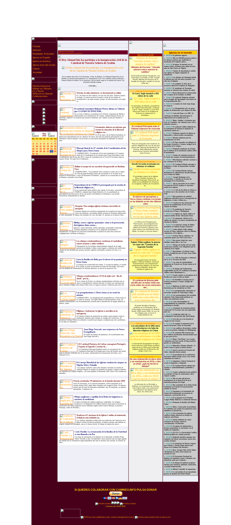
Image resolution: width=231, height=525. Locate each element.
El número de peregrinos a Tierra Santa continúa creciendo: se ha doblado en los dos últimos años (145, 200)
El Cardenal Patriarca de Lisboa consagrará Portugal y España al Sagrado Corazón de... (102, 345)
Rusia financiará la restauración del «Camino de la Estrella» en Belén (180, 94)
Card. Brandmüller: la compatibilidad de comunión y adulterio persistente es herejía (179, 303)
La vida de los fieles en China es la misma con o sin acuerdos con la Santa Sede (180, 192)
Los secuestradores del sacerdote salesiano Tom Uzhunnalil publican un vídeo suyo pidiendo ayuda (180, 297)
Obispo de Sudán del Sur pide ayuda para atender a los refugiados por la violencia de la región (179, 246)
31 (37, 154)
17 (37, 149)
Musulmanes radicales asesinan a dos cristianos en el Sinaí (180, 160)
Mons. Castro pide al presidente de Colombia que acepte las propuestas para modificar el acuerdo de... (180, 408)
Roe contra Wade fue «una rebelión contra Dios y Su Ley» (178, 241)
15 (55, 146)
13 (48, 146)
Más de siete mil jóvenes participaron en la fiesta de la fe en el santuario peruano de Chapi (177, 380)
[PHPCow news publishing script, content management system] (107, 517)
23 (33, 151)
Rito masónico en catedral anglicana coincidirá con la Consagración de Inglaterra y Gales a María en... (180, 198)
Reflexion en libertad (42, 93)
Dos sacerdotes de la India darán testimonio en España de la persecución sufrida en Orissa (180, 387)
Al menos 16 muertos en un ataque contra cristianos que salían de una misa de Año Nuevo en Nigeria (179, 66)
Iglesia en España (41, 57)
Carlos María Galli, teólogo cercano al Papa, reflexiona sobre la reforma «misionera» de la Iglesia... (180, 231)
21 (52, 149)
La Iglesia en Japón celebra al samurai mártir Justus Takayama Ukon (179, 215)
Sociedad (37, 72)
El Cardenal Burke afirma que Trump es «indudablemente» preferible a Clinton (179, 367)
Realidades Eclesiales (43, 54)
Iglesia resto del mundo (43, 65)
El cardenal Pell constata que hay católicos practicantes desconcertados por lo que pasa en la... (180, 334)
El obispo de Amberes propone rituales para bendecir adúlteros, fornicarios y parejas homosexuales (180, 464)
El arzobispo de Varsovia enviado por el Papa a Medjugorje (177, 210)
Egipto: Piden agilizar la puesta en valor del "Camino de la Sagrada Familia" (145, 244)
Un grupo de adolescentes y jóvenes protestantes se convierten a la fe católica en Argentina (178, 428)
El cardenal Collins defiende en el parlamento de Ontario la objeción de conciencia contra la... (180, 128)
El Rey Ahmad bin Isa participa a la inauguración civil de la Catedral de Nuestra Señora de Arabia (93, 61)
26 (44, 151)
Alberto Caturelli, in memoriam (183, 469)
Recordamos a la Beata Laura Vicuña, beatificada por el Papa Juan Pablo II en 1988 (180, 253)
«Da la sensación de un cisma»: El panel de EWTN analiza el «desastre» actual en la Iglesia (179, 185)
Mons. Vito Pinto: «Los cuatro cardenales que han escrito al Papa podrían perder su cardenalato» (180, 341)
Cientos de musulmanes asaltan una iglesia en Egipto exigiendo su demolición (180, 73)
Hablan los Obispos (42, 88)
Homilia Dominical (41, 86)
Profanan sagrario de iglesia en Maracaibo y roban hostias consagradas (179, 134)
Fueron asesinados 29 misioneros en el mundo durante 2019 (99, 381)
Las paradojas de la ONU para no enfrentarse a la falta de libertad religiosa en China (145, 328)
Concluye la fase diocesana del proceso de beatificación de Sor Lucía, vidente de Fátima (179, 204)
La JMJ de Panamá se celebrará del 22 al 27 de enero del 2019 (180, 258)
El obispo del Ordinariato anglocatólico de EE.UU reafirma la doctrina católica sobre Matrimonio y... (180, 270)
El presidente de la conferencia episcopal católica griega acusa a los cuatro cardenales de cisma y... (179, 356)
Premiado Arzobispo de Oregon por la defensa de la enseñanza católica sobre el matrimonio (180, 150)
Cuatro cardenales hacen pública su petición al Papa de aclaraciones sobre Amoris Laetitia (180, 374)
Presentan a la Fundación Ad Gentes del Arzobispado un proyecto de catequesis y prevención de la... (179, 393)
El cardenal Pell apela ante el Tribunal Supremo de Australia (145, 127)
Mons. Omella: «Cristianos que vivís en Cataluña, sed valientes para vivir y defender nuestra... (180, 122)
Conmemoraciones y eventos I (70, 53)
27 (48, 151)
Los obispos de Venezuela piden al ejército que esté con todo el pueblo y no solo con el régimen (180, 79)
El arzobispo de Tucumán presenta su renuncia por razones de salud (179, 89)
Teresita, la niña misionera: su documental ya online (98, 93)
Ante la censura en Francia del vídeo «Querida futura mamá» (179, 351)
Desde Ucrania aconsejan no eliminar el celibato (145, 165)
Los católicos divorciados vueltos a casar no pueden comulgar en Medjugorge (180, 329)
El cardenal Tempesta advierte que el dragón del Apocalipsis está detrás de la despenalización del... (180, 99)
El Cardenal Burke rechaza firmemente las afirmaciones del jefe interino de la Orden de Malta (180, 172)
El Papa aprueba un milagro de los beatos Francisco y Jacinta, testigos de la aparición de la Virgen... (180, 144)
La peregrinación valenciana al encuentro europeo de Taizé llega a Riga (179, 291)
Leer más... (93, 86)
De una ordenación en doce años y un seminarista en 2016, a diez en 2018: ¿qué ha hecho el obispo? (145, 362)
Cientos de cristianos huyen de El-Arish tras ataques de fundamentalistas (179, 156)
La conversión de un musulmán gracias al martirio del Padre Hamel (180, 473)
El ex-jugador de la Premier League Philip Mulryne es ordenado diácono (180, 399)
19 (44, 149)
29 (55, 151)
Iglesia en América (41, 61)
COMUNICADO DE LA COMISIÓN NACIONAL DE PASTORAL (179, 315)
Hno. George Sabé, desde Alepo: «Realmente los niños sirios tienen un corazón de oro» (180, 452)
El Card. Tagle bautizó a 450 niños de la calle (145, 94)
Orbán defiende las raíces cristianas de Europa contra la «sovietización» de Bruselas (177, 421)
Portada (36, 46)
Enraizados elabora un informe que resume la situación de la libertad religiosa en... (110, 129)
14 (52, 146)
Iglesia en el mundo (66, 51)
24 (37, 151)
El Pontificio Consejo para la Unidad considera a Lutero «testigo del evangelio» (179, 281)
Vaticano (36, 50)
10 (37, 146)
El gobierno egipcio (179, 55)
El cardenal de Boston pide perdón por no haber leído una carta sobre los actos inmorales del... (145, 284)
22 (55, 149)
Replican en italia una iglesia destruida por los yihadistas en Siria (179, 287)
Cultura (35, 68)
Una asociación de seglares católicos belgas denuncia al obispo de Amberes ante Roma (178, 415)
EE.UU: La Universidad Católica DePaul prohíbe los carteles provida (180, 433)
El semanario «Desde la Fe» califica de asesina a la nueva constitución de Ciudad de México (180, 220)
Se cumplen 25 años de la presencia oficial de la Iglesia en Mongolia (179, 84)
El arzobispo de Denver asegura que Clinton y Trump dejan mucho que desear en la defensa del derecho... (180, 445)
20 (48, 149)
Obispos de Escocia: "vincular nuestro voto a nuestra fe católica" (145, 69)
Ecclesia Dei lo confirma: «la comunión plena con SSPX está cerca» (178, 237)
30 (33, 154)
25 (41, 151)
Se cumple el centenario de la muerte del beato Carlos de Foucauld (179, 324)
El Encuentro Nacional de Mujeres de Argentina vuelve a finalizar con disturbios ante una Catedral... (180, 458)
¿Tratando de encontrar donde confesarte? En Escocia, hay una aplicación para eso (180, 310)
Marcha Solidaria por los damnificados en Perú (177, 139)
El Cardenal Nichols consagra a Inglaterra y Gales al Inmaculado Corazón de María (180, 166)
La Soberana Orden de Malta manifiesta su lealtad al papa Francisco (179, 226)
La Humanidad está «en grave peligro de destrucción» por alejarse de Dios (180, 109)
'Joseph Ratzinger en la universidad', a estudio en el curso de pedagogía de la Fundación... (177, 179)
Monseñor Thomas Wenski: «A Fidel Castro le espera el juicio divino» (179, 346)
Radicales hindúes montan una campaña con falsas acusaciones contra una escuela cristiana (180, 439)
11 (40, 146)
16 (33, 149)
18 (41, 149)
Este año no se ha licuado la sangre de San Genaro (178, 320)
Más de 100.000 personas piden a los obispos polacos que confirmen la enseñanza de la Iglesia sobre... (180, 60)
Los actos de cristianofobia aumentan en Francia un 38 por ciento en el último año (180, 264)
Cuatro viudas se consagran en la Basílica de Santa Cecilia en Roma (180, 276)
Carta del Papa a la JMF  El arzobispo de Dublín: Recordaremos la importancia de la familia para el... (178, 115)
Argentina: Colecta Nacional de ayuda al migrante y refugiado (179, 362)
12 (44, 146)
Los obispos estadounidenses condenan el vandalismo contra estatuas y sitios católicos (99, 242)
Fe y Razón (38, 91)
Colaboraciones (40, 96)
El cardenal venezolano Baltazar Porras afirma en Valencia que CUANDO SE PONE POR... (99, 110)
